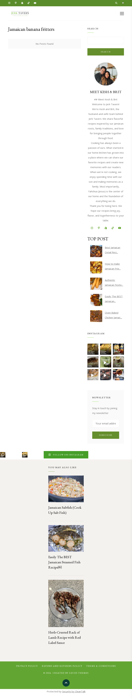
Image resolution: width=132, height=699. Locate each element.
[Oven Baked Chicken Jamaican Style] (96, 316)
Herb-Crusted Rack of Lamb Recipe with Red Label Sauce (64, 637)
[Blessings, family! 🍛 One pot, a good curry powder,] (93, 349)
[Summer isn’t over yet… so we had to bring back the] (105, 361)
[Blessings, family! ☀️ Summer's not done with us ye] (118, 349)
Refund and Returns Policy (62, 666)
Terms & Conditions (101, 666)
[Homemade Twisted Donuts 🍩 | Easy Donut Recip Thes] (93, 374)
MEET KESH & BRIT (106, 92)
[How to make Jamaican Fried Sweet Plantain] (96, 267)
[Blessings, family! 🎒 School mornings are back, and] (105, 349)
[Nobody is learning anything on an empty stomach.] (118, 361)
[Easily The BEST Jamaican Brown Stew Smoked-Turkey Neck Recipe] (96, 300)
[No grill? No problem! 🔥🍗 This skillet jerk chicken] (105, 374)
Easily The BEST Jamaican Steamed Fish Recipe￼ (64, 562)
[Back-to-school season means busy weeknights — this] (93, 361)
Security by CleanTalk (73, 691)
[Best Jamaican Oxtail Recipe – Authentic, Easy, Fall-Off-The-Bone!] (96, 251)
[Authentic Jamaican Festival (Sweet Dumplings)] (96, 284)
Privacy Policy (27, 666)
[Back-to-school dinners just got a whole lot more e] (118, 374)
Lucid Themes (79, 673)
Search (106, 51)
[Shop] (123, 3)
